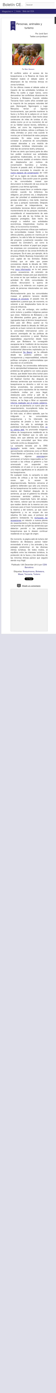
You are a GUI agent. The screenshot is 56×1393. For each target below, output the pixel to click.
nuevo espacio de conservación (25, 172)
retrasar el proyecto (20, 298)
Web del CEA (28, 11)
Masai (20, 574)
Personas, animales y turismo (29, 26)
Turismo (36, 574)
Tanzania (28, 574)
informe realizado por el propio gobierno (29, 402)
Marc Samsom (29, 69)
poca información (23, 269)
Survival (14, 448)
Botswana (40, 571)
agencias (40, 456)
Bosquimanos (29, 571)
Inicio (18, 11)
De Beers (27, 352)
